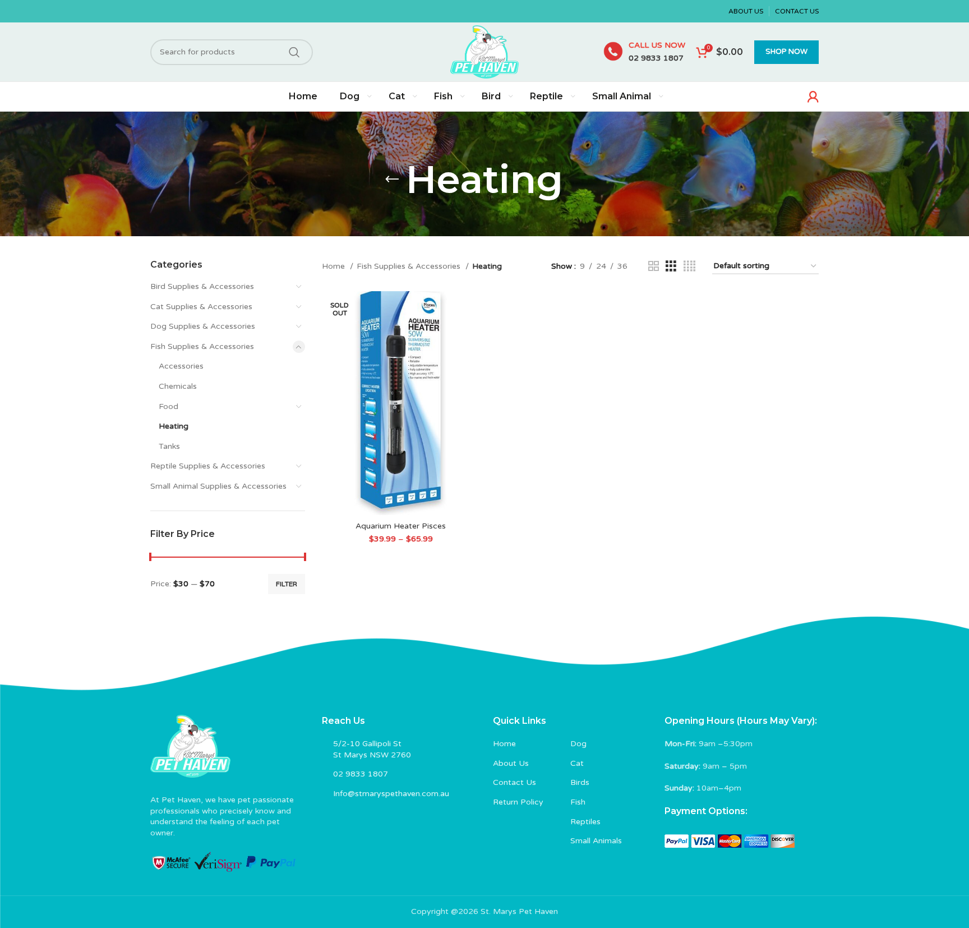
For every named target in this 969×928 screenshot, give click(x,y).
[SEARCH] (294, 52)
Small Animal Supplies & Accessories (218, 486)
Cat (577, 763)
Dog (578, 743)
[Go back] (392, 179)
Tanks (169, 446)
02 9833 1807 (656, 58)
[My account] (813, 96)
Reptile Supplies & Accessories (207, 466)
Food (168, 406)
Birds (579, 782)
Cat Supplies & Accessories (201, 306)
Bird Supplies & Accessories (202, 286)
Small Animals (596, 841)
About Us (511, 763)
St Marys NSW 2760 (372, 755)
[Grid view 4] (689, 266)
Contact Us (514, 782)
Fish (577, 802)
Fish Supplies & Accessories (202, 346)
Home (334, 266)
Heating (173, 426)
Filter (286, 584)
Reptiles (585, 821)
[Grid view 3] (671, 266)
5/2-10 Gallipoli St (367, 743)
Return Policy (518, 802)
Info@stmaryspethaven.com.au (391, 793)
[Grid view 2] (653, 266)
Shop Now (786, 51)
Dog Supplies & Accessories (202, 326)
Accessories (181, 366)
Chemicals (178, 386)
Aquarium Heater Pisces (401, 526)
